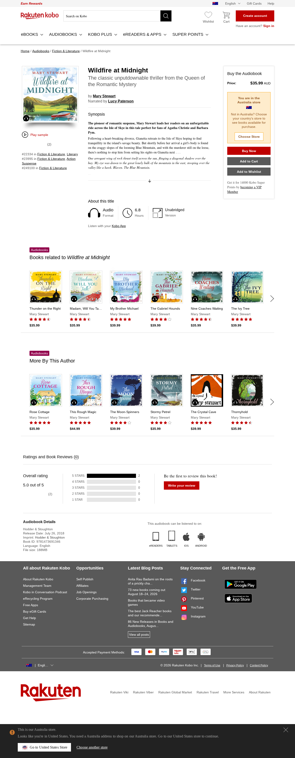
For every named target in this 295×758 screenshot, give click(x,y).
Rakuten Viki (119, 692)
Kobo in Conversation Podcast (45, 592)
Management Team (37, 585)
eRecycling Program (38, 598)
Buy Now (249, 151)
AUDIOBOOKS (63, 34)
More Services (233, 692)
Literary (72, 154)
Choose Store (249, 136)
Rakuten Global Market (175, 692)
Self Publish (84, 579)
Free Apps (30, 605)
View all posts (139, 634)
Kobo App (119, 226)
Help (271, 3)
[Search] (165, 15)
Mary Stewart (104, 96)
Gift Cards (254, 3)
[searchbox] (117, 15)
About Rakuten (260, 692)
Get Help (29, 618)
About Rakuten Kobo (38, 579)
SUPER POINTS (188, 34)
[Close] (285, 730)
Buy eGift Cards (34, 611)
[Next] (272, 298)
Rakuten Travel (208, 692)
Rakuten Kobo (40, 15)
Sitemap (29, 624)
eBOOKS (30, 34)
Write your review (181, 485)
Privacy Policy (235, 665)
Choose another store (92, 747)
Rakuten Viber (143, 692)
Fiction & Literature (51, 154)
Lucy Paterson (121, 101)
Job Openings (86, 592)
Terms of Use (212, 665)
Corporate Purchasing (92, 598)
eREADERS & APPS (142, 34)
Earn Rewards (31, 3)
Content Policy (259, 665)
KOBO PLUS (100, 34)
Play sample (39, 135)
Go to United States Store (48, 747)
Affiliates (82, 585)
